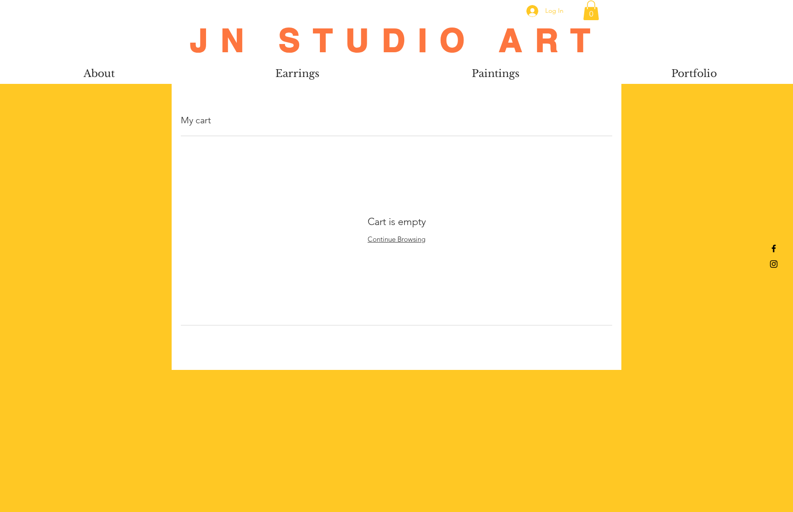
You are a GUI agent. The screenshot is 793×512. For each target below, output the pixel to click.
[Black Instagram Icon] (774, 264)
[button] (591, 10)
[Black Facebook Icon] (774, 248)
